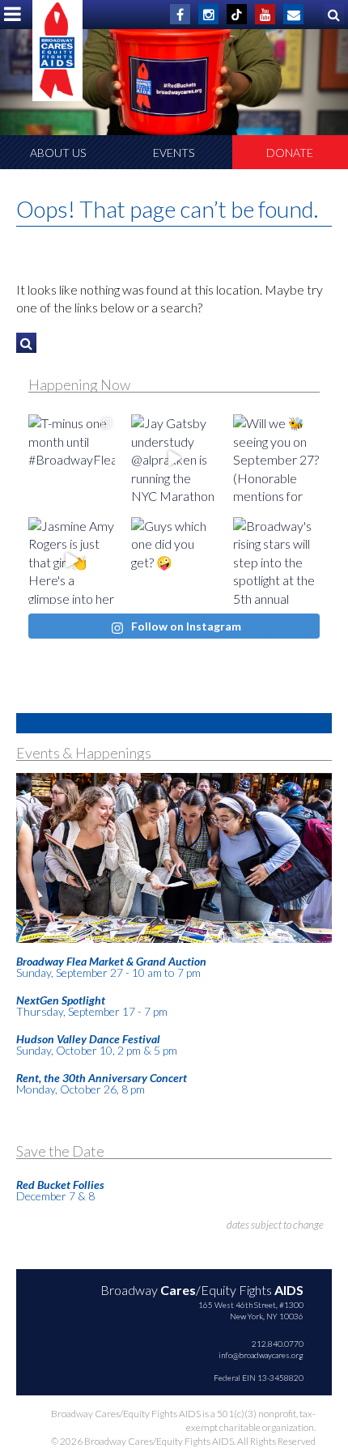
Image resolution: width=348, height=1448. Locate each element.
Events (173, 152)
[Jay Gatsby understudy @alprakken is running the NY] (174, 457)
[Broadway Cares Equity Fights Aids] (57, 50)
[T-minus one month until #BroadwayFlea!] (71, 457)
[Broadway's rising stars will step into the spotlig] (276, 560)
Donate (289, 152)
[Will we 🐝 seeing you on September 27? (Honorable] (276, 457)
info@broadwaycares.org (261, 1355)
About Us (58, 152)
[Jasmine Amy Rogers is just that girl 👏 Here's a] (71, 560)
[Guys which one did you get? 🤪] (174, 560)
